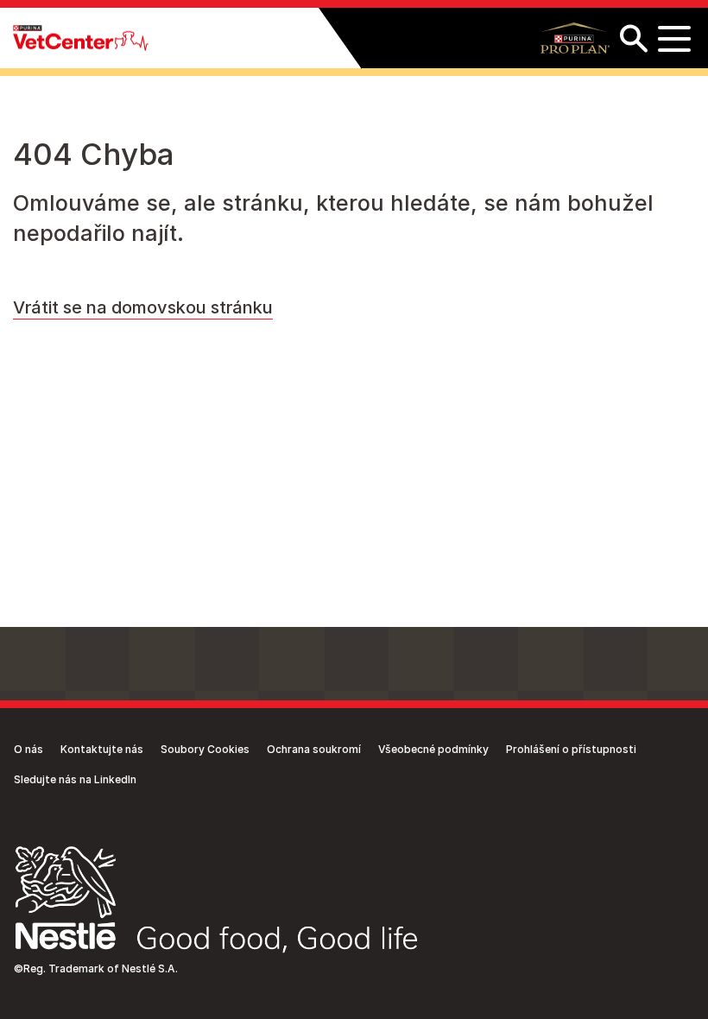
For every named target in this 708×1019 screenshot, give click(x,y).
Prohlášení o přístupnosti (571, 749)
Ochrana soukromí (314, 749)
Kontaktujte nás (101, 749)
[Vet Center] (81, 38)
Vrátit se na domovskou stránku (143, 307)
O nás (28, 749)
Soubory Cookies (205, 749)
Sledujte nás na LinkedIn (75, 779)
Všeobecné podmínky (433, 749)
